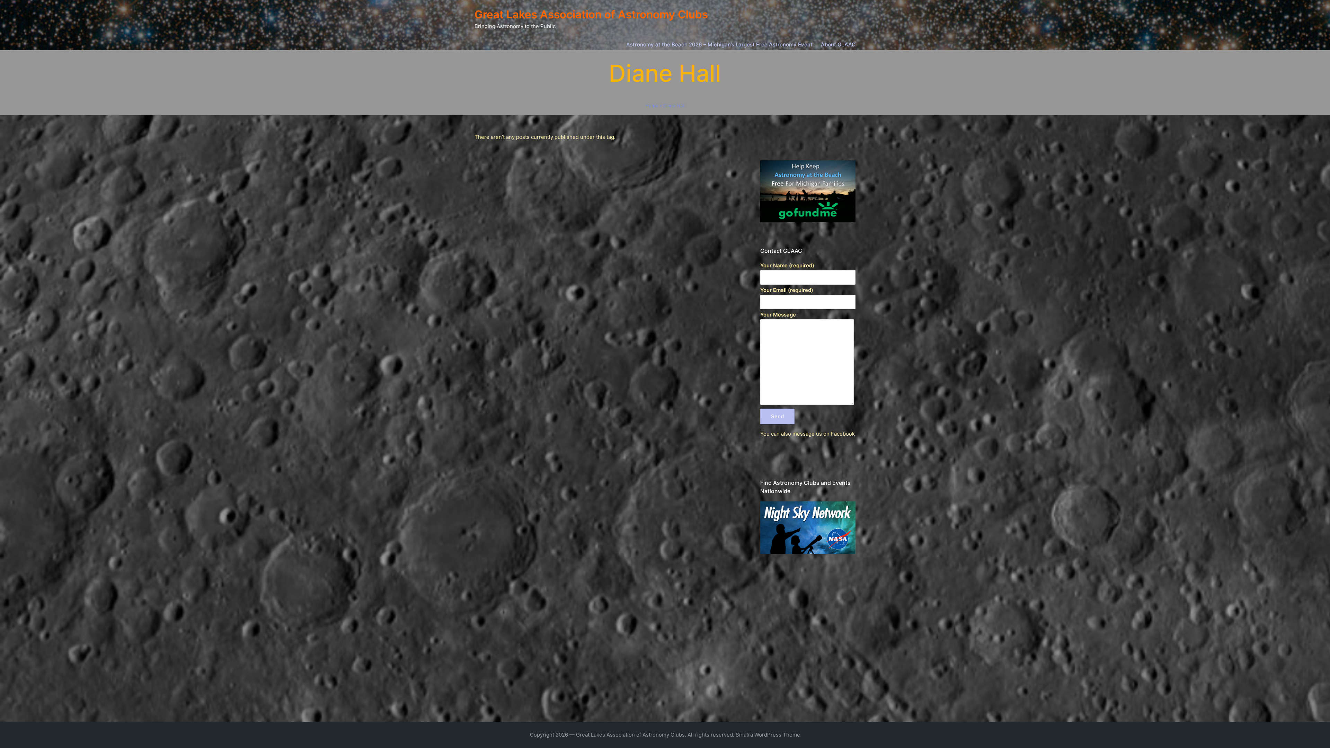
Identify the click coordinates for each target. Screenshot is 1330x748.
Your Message (778, 314)
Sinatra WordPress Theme (768, 734)
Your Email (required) (786, 290)
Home (651, 105)
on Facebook (839, 433)
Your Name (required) (787, 265)
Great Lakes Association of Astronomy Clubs (591, 14)
